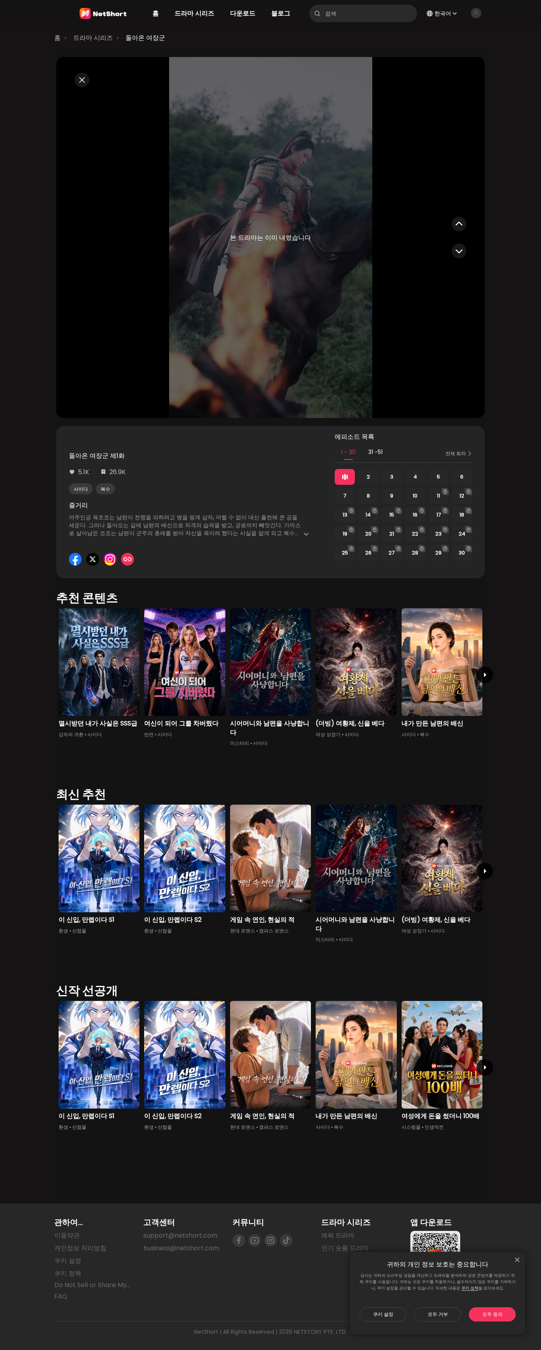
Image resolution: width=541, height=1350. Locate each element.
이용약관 (67, 1235)
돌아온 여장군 (145, 37)
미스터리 (239, 743)
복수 (105, 489)
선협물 (79, 930)
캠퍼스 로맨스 (274, 930)
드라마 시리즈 (93, 37)
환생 (63, 930)
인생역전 (434, 1127)
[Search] (317, 13)
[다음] (484, 674)
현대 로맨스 (242, 930)
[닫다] (517, 1260)
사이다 (81, 489)
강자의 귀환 (71, 734)
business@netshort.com (181, 1248)
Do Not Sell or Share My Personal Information (92, 1285)
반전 (149, 734)
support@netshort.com (180, 1235)
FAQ (60, 1296)
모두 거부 (438, 1314)
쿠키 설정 (383, 1314)
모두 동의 (492, 1314)
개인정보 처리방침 (80, 1248)
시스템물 (411, 1127)
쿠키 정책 (469, 1288)
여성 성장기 (328, 734)
